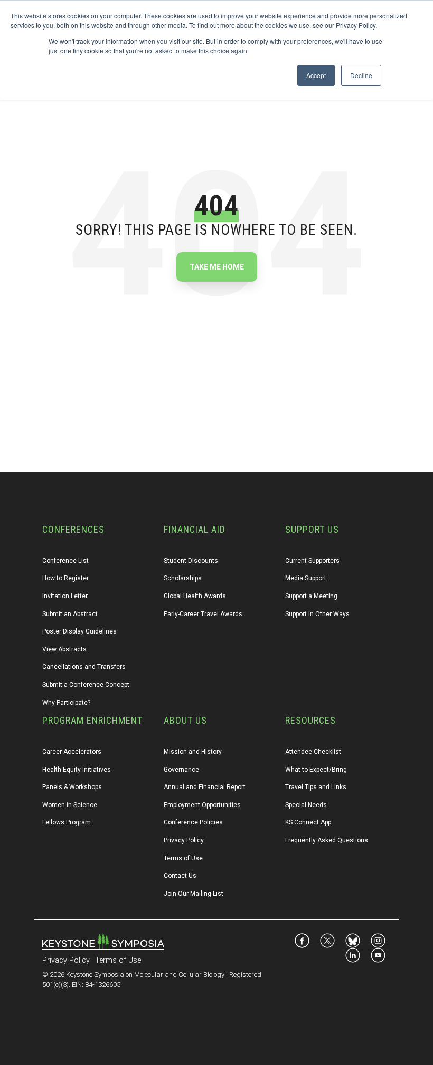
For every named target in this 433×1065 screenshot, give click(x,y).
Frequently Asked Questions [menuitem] (326, 840)
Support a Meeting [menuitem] (311, 596)
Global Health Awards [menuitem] (195, 596)
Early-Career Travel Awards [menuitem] (203, 614)
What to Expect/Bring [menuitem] (316, 769)
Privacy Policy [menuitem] (184, 840)
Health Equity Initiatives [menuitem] (76, 769)
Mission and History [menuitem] (193, 751)
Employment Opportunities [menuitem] (202, 805)
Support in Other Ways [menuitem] (317, 614)
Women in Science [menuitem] (69, 805)
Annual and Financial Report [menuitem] (205, 787)
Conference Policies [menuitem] (193, 822)
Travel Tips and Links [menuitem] (315, 787)
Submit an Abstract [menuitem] (70, 614)
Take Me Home (217, 267)
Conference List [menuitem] (65, 560)
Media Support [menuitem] (305, 578)
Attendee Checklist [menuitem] (313, 751)
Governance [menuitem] (181, 769)
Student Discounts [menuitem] (191, 560)
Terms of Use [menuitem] (183, 858)
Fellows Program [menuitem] (66, 822)
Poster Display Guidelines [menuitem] (79, 631)
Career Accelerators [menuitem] (71, 751)
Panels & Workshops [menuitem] (72, 787)
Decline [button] (361, 75)
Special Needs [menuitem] (306, 805)
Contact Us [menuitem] (180, 875)
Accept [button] (316, 75)
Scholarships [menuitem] (183, 578)
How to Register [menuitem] (65, 578)
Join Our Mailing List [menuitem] (193, 893)
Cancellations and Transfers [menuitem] (84, 666)
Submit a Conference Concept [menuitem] (85, 684)
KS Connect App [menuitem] (308, 822)
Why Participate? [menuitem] (66, 702)
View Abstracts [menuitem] (64, 649)
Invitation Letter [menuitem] (65, 596)
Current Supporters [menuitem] (312, 560)
